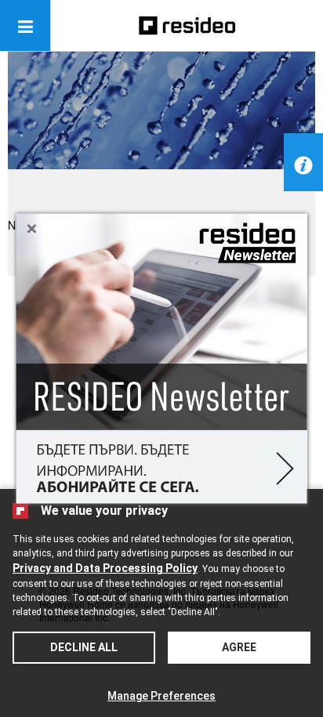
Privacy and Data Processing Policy (105, 568)
